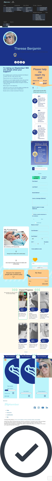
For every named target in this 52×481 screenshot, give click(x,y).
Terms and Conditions (19, 419)
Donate (39, 173)
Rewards (41, 10)
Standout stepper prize (40, 19)
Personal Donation (36, 177)
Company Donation (44, 177)
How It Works (26, 5)
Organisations (19, 7)
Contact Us (9, 412)
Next (42, 219)
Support (5, 22)
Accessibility (37, 419)
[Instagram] (39, 408)
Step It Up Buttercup (19, 64)
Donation (46, 242)
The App (34, 5)
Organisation (28, 7)
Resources (39, 5)
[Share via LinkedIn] (21, 62)
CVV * (32, 242)
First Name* (35, 181)
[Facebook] (35, 408)
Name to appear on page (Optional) (38, 207)
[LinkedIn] (47, 408)
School (27, 11)
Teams (18, 9)
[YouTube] (43, 408)
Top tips (37, 14)
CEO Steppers (9, 11)
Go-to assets (38, 15)
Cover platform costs (37, 249)
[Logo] (9, 2)
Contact (7, 25)
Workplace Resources (37, 12)
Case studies (38, 17)
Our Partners (8, 10)
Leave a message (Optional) (39, 198)
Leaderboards (17, 5)
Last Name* (35, 187)
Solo (27, 9)
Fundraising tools (43, 7)
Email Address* (36, 192)
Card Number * (34, 230)
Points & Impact (29, 10)
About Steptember (9, 7)
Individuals (19, 10)
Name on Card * (35, 225)
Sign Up (11, 22)
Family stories (38, 18)
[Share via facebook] (15, 62)
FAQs (7, 24)
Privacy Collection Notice (29, 419)
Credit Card (38, 222)
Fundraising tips (43, 9)
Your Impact (8, 9)
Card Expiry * (34, 236)
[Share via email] (18, 62)
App (7, 417)
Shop (47, 12)
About (5, 5)
